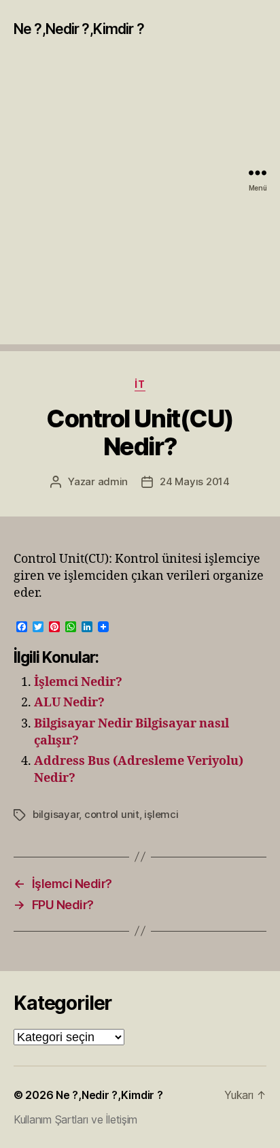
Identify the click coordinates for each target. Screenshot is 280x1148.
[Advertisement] (140, 204)
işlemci (161, 814)
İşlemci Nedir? (78, 682)
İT (140, 384)
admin (113, 481)
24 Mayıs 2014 (195, 481)
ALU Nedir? (69, 702)
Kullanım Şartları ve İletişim (75, 1119)
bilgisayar (56, 814)
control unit (111, 814)
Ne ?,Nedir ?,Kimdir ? (79, 29)
